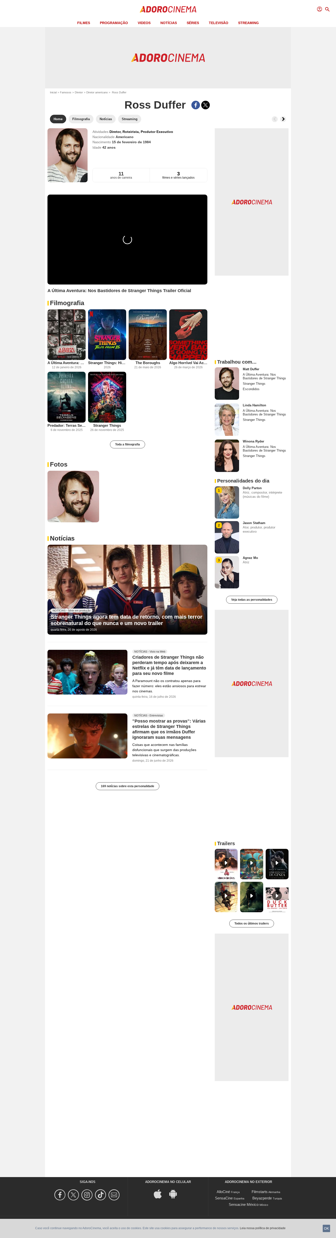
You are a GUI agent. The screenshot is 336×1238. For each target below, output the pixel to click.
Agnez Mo (250, 558)
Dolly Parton (252, 488)
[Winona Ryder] (227, 456)
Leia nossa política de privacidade (263, 1228)
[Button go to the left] (275, 119)
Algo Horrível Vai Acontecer (188, 363)
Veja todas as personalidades (251, 599)
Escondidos (251, 389)
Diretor (79, 92)
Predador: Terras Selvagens (66, 425)
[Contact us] (114, 1194)
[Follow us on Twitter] (74, 1194)
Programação (114, 23)
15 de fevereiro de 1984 (131, 142)
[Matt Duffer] (227, 383)
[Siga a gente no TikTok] (101, 1194)
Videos (144, 23)
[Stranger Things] (107, 397)
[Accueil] (168, 9)
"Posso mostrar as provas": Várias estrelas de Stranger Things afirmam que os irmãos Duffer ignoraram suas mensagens (169, 729)
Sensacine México (244, 1204)
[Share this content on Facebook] (195, 105)
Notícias (168, 23)
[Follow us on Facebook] (60, 1194)
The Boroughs (148, 363)
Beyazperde (262, 1198)
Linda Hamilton (254, 405)
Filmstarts (260, 1192)
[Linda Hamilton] (227, 419)
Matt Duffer (251, 369)
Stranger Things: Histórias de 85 (107, 363)
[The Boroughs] (148, 334)
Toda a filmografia (127, 444)
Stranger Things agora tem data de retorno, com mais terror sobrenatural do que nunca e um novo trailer (126, 620)
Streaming (248, 23)
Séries (193, 23)
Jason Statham (254, 523)
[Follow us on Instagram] (87, 1194)
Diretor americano (97, 92)
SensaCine (224, 1198)
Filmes (83, 23)
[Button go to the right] (283, 119)
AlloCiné (223, 1192)
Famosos (65, 92)
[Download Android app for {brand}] (175, 1194)
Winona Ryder (253, 441)
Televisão (218, 23)
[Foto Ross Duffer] (73, 496)
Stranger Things (107, 425)
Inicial (53, 92)
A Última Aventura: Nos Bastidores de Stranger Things (66, 363)
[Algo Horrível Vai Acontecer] (188, 334)
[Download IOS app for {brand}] (160, 1194)
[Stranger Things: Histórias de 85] (107, 334)
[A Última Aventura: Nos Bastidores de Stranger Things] (66, 334)
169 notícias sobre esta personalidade (127, 786)
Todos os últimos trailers (251, 923)
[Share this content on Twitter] (205, 105)
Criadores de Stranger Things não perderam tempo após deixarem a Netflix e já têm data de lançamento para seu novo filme (169, 665)
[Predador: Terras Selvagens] (66, 397)
